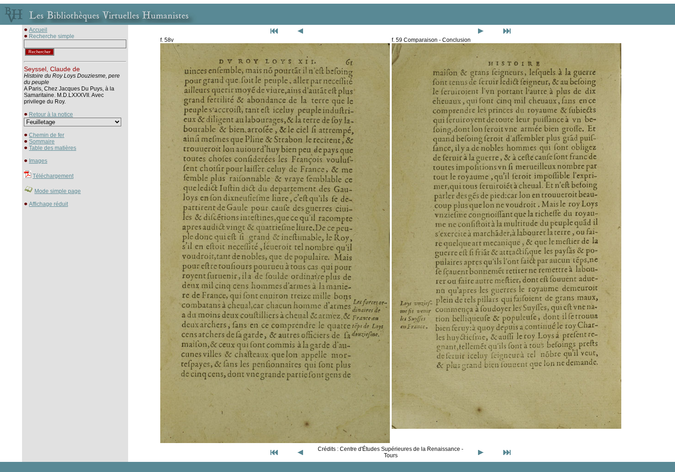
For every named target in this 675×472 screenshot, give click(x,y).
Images (38, 161)
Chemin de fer (46, 135)
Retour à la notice (51, 114)
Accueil (38, 30)
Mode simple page (57, 191)
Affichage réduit (48, 204)
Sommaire (42, 141)
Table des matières (52, 148)
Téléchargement (53, 176)
